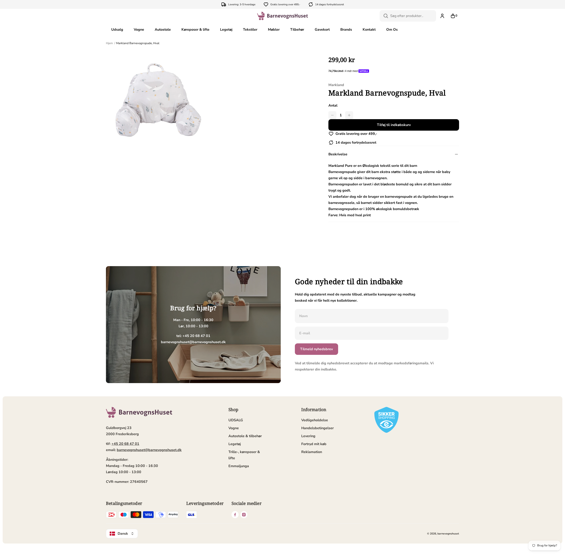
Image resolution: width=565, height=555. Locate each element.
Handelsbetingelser (317, 428)
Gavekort (322, 29)
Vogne (139, 29)
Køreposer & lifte (195, 29)
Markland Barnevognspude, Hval (137, 43)
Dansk (123, 533)
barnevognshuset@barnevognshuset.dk (149, 450)
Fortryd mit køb (313, 444)
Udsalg (117, 29)
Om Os (392, 29)
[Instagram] (243, 514)
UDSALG (235, 420)
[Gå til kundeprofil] (442, 16)
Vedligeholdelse (314, 420)
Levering (308, 436)
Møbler (274, 29)
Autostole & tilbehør (245, 436)
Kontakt (369, 29)
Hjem (109, 43)
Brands (346, 29)
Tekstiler (250, 29)
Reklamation (311, 452)
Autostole (163, 29)
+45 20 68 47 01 (125, 443)
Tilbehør (297, 29)
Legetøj (226, 29)
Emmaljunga (238, 466)
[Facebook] (235, 514)
